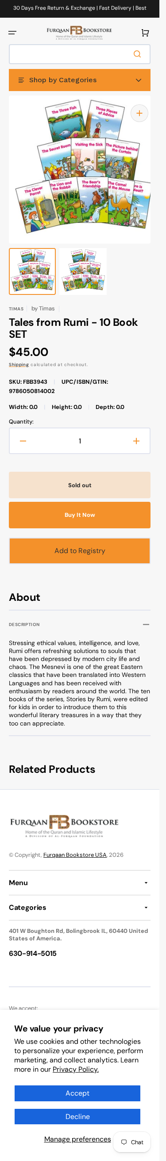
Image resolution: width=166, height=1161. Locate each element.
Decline (78, 1116)
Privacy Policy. (76, 1069)
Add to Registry (79, 541)
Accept (77, 1093)
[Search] (139, 54)
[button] (12, 32)
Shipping (19, 356)
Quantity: (21, 412)
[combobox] (80, 54)
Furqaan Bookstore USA (75, 846)
